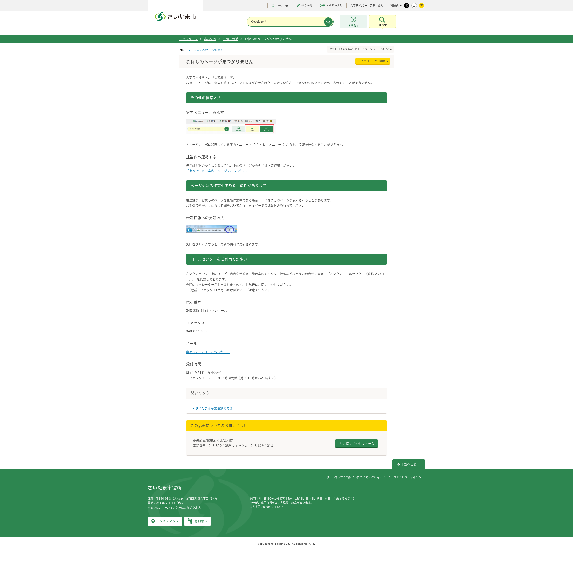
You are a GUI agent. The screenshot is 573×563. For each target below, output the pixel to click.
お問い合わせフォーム (358, 443)
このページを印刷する (374, 61)
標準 (372, 5)
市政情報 (210, 39)
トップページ (188, 39)
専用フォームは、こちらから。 (208, 352)
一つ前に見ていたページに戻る (204, 50)
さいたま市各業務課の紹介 (214, 408)
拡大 (380, 5)
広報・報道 (230, 39)
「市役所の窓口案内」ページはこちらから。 (217, 170)
